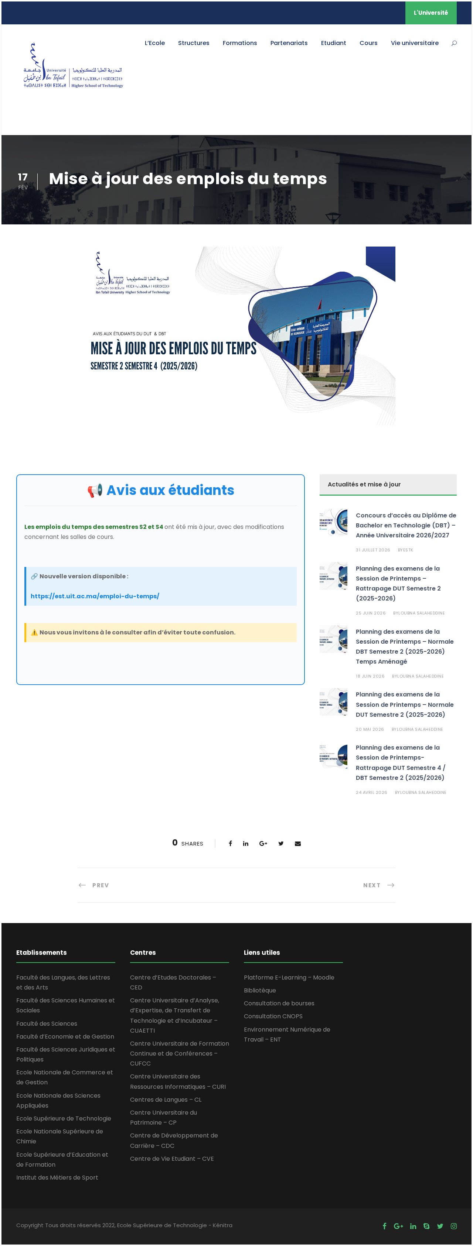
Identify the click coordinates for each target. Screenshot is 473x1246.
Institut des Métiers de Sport (57, 1177)
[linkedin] (413, 1226)
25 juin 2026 (371, 613)
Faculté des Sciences (46, 1023)
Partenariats (289, 43)
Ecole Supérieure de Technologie (63, 1118)
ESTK (408, 550)
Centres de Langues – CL (165, 1099)
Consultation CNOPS (273, 1016)
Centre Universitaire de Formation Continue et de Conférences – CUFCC (179, 1053)
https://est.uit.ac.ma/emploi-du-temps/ (95, 596)
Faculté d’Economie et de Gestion (65, 1036)
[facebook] (384, 1226)
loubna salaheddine (421, 613)
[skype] (426, 1226)
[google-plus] (398, 1226)
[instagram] (454, 1226)
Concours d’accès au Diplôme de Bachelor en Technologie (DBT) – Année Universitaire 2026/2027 (406, 525)
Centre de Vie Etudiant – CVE (172, 1158)
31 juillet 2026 (373, 550)
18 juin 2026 (370, 676)
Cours (369, 43)
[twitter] (440, 1226)
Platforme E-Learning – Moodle (289, 977)
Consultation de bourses (279, 1003)
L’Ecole (155, 43)
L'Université (431, 13)
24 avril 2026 (372, 792)
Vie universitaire (415, 43)
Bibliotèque (260, 990)
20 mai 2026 (370, 729)
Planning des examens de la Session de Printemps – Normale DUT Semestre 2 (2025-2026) (405, 704)
